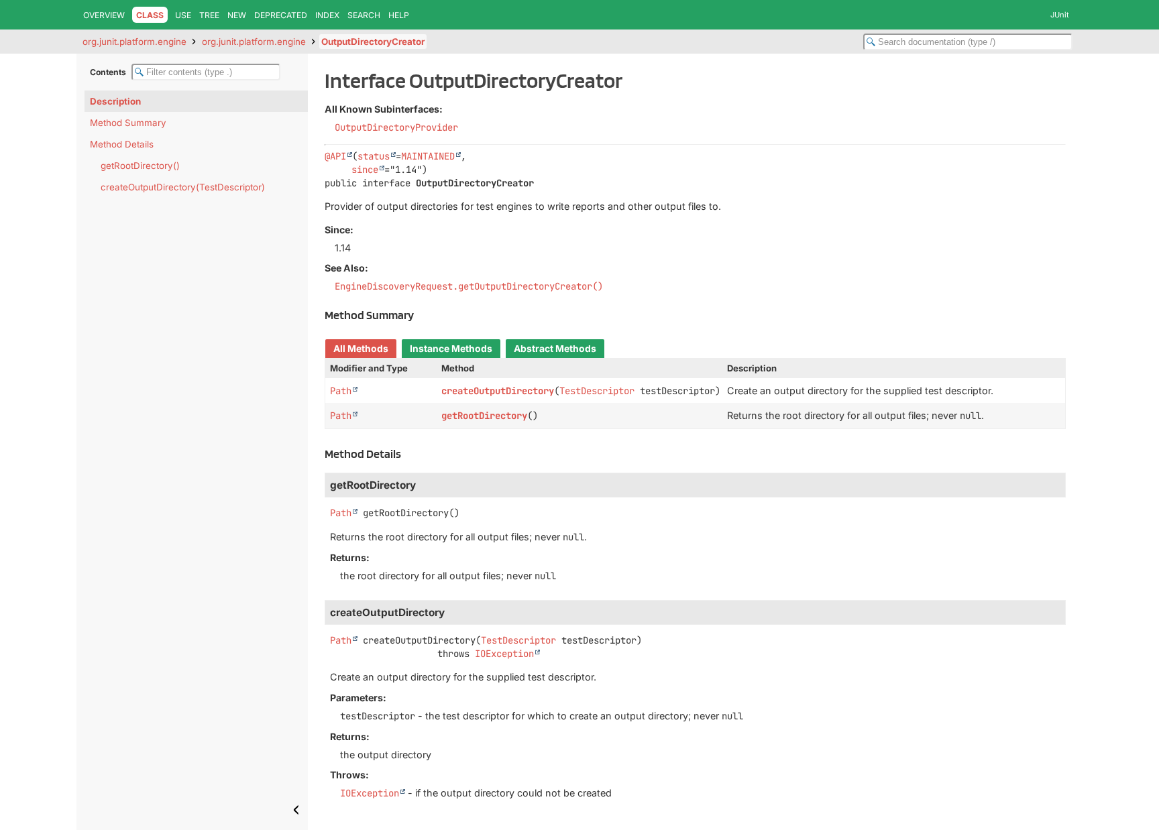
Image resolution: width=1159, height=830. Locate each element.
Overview (104, 15)
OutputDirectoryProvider (396, 127)
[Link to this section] (421, 315)
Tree (209, 15)
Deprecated (280, 15)
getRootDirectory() (140, 165)
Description (115, 101)
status (373, 156)
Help (398, 15)
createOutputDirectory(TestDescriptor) (183, 187)
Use (183, 15)
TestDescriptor (596, 391)
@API (335, 156)
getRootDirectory (484, 416)
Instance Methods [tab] (451, 348)
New (236, 15)
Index (327, 15)
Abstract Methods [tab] (555, 348)
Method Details (122, 144)
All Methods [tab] (360, 348)
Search (363, 15)
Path (340, 391)
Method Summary (128, 122)
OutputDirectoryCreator (373, 41)
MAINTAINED (428, 156)
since (364, 170)
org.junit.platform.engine (134, 41)
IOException (504, 654)
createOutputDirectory (497, 391)
